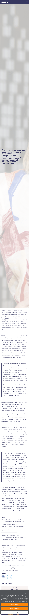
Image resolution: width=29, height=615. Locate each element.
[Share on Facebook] (3, 576)
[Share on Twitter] (11, 576)
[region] (14, 602)
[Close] (27, 591)
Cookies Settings (14, 612)
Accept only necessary (14, 604)
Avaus (4, 2)
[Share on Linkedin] (7, 576)
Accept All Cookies (14, 608)
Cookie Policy (24, 601)
